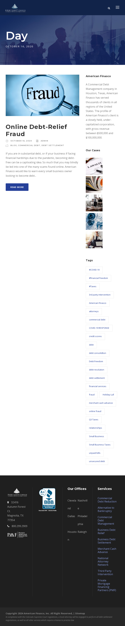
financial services (97, 386)
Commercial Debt (29, 145)
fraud (92, 394)
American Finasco (97, 303)
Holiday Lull (108, 394)
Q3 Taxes (93, 419)
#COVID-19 (94, 269)
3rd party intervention (100, 294)
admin (44, 141)
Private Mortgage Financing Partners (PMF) (107, 585)
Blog (13, 145)
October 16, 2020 (21, 141)
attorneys (94, 311)
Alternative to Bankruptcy (106, 509)
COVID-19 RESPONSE (99, 327)
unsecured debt (97, 461)
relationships (95, 427)
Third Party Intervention (105, 572)
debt (91, 344)
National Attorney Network (103, 561)
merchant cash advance (101, 402)
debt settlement (97, 377)
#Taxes (92, 286)
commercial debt (97, 319)
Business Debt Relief (106, 531)
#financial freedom (98, 278)
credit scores (95, 336)
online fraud (95, 411)
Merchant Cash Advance (107, 550)
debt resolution (96, 369)
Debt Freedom (96, 361)
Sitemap (80, 613)
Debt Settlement (53, 145)
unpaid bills (94, 452)
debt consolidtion (97, 353)
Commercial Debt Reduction (107, 499)
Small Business (96, 436)
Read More (17, 187)
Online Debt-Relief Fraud (36, 130)
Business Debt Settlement (106, 541)
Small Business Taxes (100, 444)
